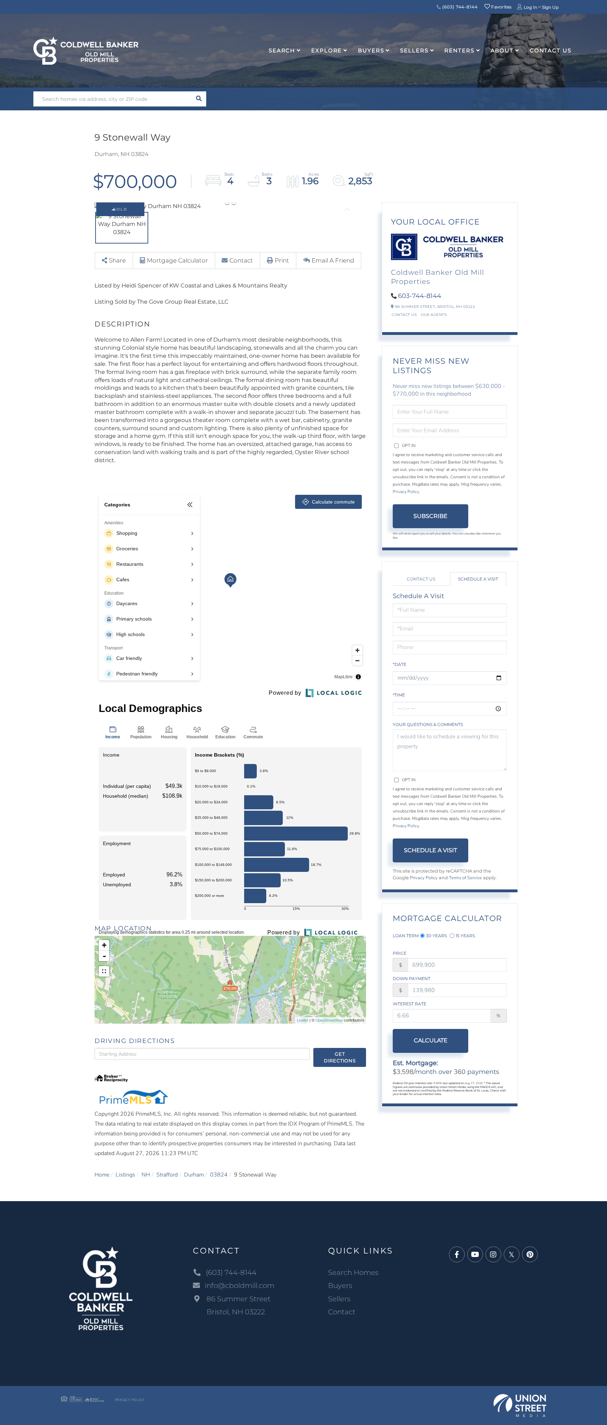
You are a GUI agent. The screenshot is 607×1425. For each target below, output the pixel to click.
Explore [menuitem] (326, 50)
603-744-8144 (419, 296)
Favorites (501, 6)
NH (146, 1175)
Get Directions (340, 1057)
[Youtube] (475, 1255)
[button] (198, 98)
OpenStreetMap (329, 1020)
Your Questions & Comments (428, 724)
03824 (219, 1175)
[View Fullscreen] (104, 971)
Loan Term (406, 935)
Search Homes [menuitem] (353, 1272)
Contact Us (404, 314)
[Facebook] (456, 1255)
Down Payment (411, 978)
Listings (125, 1175)
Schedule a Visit (478, 579)
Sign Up (550, 7)
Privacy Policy (406, 491)
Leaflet (302, 1020)
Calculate (431, 1040)
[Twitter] (511, 1255)
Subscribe (430, 516)
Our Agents (433, 314)
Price (399, 953)
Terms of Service (465, 878)
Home (101, 1175)
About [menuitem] (502, 50)
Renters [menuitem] (459, 50)
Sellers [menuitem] (414, 50)
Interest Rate (409, 1003)
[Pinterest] (529, 1255)
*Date (399, 664)
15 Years (465, 935)
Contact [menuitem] (341, 1312)
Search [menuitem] (282, 50)
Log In (530, 7)
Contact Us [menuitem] (551, 50)
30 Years (436, 935)
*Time (399, 695)
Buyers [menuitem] (371, 50)
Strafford (167, 1175)
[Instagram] (493, 1255)
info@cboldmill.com (239, 1285)
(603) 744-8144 (459, 6)
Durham (194, 1175)
